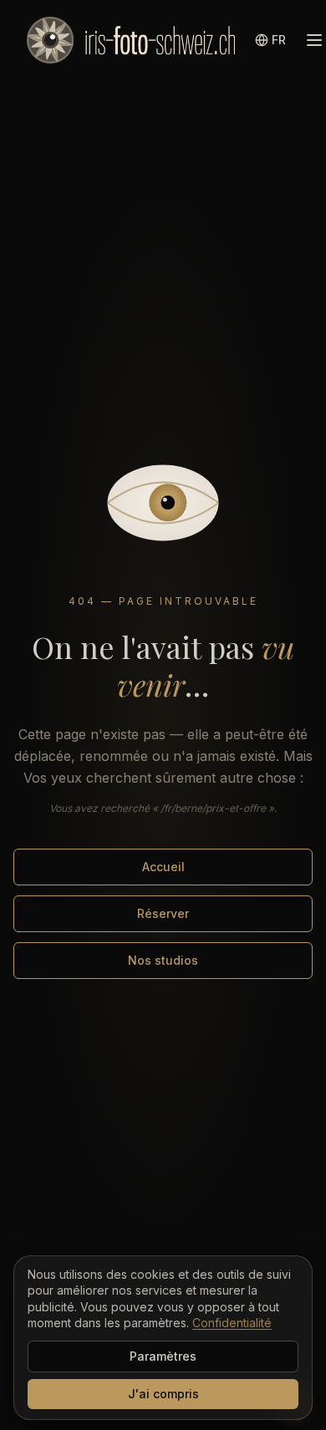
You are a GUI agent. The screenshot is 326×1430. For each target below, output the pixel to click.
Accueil (163, 867)
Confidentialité (232, 1323)
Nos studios (163, 960)
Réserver (163, 913)
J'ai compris (163, 1394)
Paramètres (163, 1356)
